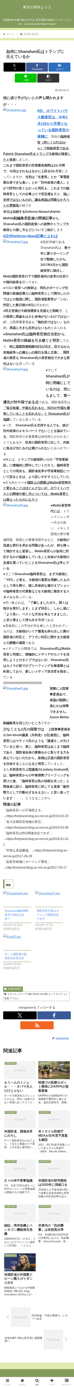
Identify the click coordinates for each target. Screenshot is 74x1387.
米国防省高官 (14, 989)
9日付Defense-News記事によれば (30, 236)
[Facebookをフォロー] (54, 1015)
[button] (48, 78)
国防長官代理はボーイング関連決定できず (48, 914)
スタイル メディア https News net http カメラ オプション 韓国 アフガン (36, 996)
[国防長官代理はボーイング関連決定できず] (49, 899)
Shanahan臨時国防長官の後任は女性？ (17, 914)
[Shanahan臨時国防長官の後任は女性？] (17, 899)
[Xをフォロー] (20, 1015)
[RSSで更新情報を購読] (37, 1025)
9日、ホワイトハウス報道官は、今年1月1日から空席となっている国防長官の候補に (53, 124)
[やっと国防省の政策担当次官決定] (17, 942)
